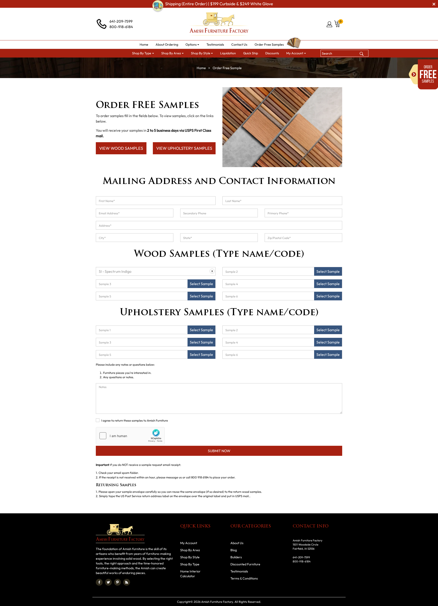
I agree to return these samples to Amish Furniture (134, 420)
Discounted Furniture (245, 564)
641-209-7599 (121, 21)
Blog (233, 550)
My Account (188, 543)
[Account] (329, 24)
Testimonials (239, 571)
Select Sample (328, 271)
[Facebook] (99, 582)
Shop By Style (190, 557)
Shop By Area (190, 550)
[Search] (361, 53)
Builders (236, 557)
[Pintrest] (117, 582)
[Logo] (219, 24)
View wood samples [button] (121, 148)
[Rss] (126, 582)
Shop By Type (189, 564)
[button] (192, 44)
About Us (236, 543)
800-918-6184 (121, 26)
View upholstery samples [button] (184, 148)
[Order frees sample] (423, 74)
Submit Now (219, 451)
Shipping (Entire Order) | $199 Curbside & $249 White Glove (219, 3)
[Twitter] (108, 582)
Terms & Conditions (244, 578)
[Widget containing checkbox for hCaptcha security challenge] (130, 435)
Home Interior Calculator (190, 573)
